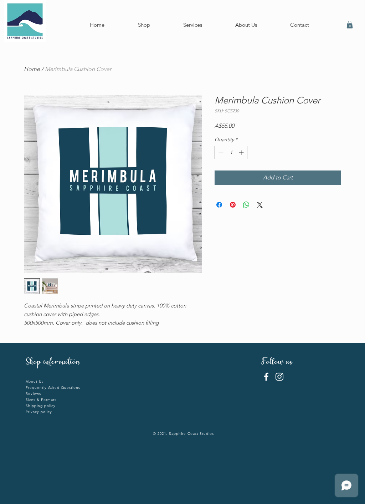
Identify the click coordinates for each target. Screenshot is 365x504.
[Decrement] (220, 152)
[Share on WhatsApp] (246, 204)
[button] (349, 25)
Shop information (53, 362)
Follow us (278, 362)
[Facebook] (266, 376)
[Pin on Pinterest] (232, 204)
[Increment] (241, 152)
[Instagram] (279, 376)
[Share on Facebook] (219, 204)
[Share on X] (260, 204)
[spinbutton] (231, 152)
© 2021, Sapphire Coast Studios (183, 433)
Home (32, 69)
